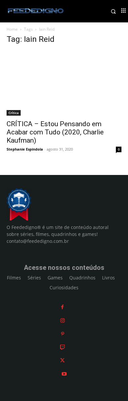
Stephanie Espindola (25, 149)
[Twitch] (62, 347)
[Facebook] (62, 307)
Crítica (14, 112)
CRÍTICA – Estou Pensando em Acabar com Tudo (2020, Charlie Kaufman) (55, 132)
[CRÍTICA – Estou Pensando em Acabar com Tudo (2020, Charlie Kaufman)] (64, 83)
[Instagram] (62, 320)
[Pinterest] (62, 333)
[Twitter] (62, 360)
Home (12, 29)
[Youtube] (64, 374)
